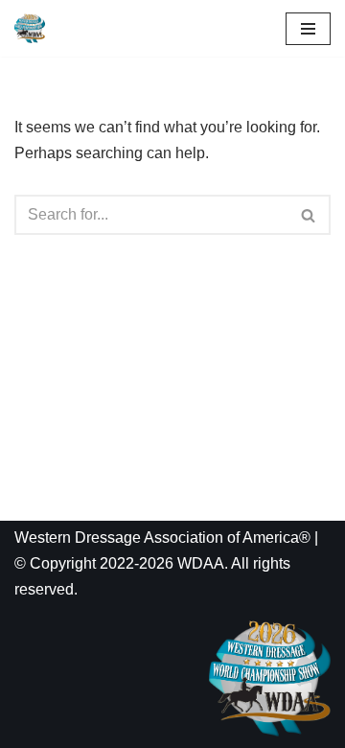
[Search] (309, 215)
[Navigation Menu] (308, 28)
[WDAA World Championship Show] (29, 28)
